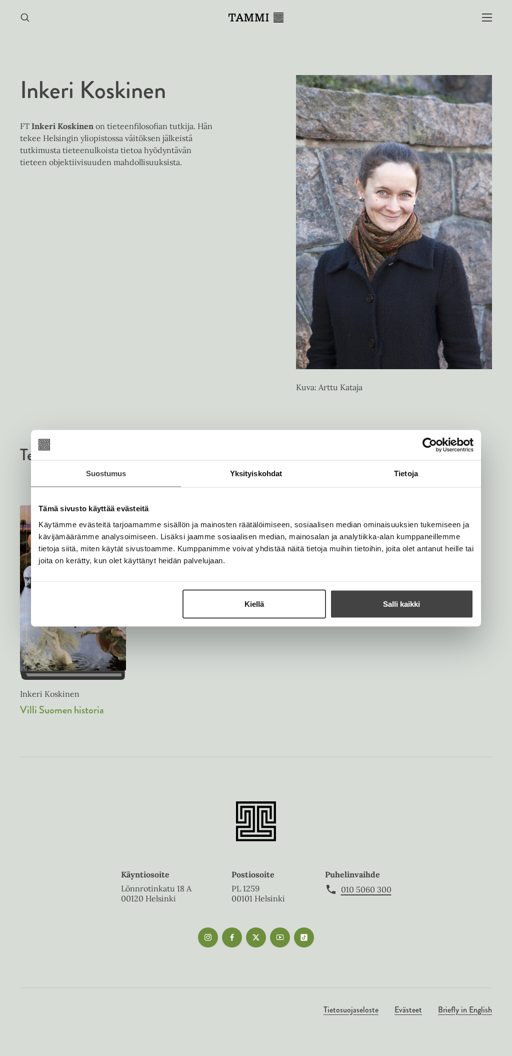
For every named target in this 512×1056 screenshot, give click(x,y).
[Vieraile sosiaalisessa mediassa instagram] (208, 937)
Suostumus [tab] (106, 473)
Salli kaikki (401, 603)
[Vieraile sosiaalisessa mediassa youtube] (280, 937)
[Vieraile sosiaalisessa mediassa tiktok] (304, 937)
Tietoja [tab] (406, 473)
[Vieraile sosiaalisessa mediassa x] (256, 937)
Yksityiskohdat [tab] (256, 473)
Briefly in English (465, 1009)
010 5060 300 (366, 889)
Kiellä (254, 603)
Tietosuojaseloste (351, 1009)
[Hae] (25, 18)
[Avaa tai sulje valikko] (487, 18)
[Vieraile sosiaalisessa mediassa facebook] (232, 937)
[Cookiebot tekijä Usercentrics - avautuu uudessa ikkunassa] (430, 444)
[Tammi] (256, 17)
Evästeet (408, 1009)
